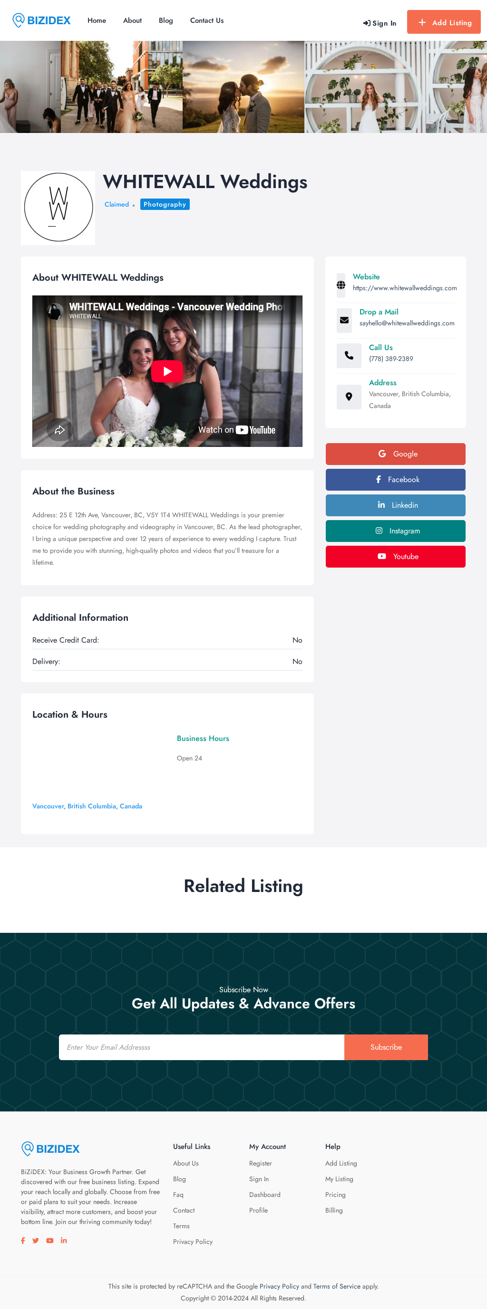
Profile (258, 1210)
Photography (165, 204)
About (132, 20)
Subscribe (386, 1047)
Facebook (402, 479)
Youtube (405, 556)
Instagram (403, 530)
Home (97, 20)
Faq (178, 1194)
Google (404, 453)
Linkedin (404, 505)
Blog (166, 20)
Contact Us (207, 20)
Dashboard (265, 1194)
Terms (181, 1226)
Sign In (259, 1179)
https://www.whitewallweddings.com (405, 288)
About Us (186, 1163)
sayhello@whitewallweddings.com (407, 323)
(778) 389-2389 (391, 358)
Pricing (335, 1194)
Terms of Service (336, 1286)
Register (260, 1163)
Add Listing (452, 23)
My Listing (339, 1179)
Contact (184, 1210)
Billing (334, 1210)
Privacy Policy (193, 1241)
